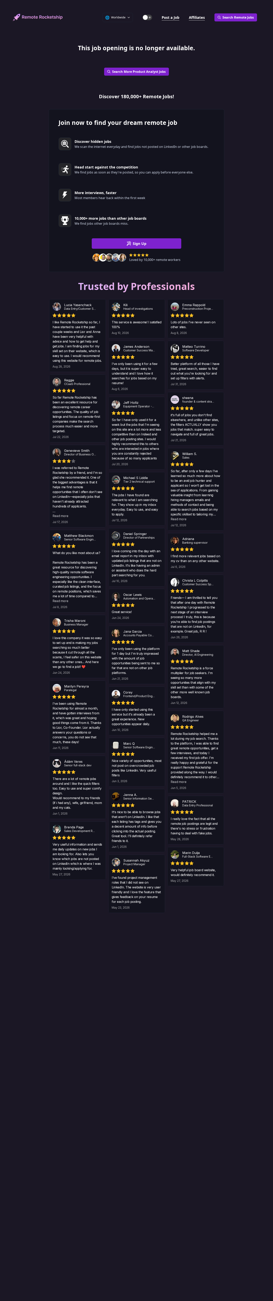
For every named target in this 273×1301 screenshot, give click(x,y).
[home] (38, 17)
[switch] (147, 17)
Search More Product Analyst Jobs (139, 71)
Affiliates (197, 17)
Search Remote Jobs (238, 17)
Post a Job (170, 17)
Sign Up (139, 243)
